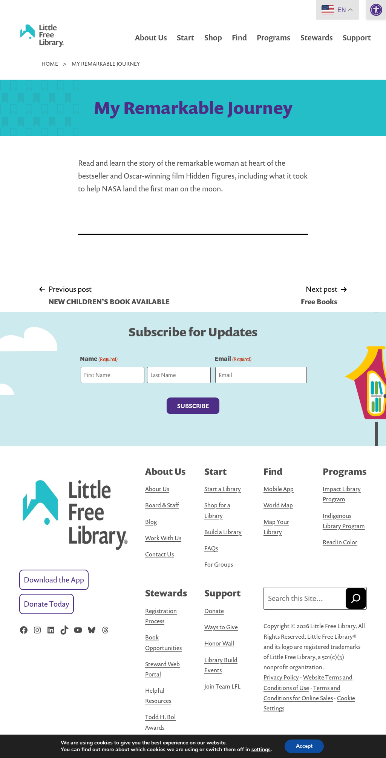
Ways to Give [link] (221, 627)
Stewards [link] (316, 37)
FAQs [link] (211, 548)
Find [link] (239, 37)
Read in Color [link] (340, 542)
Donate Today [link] (46, 604)
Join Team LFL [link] (222, 686)
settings (261, 749)
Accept (304, 746)
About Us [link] (151, 37)
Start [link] (185, 37)
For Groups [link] (218, 564)
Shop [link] (213, 37)
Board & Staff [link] (162, 505)
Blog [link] (151, 522)
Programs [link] (273, 37)
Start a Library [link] (222, 489)
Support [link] (357, 37)
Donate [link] (214, 611)
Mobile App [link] (278, 489)
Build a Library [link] (223, 532)
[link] (376, 10)
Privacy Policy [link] (281, 677)
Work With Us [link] (163, 538)
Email (232, 358)
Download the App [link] (54, 580)
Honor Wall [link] (219, 643)
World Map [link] (278, 505)
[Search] (356, 598)
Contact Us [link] (159, 554)
